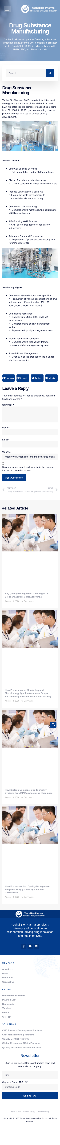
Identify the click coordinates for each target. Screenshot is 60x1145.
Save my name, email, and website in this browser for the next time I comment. (28, 469)
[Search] (50, 73)
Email (5, 439)
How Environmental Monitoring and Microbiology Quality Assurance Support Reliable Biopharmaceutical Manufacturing (28, 693)
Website (6, 452)
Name (6, 427)
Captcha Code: (15, 1082)
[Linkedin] (36, 946)
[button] (7, 9)
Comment (8, 404)
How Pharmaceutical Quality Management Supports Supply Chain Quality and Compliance (27, 889)
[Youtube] (30, 946)
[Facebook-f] (23, 946)
